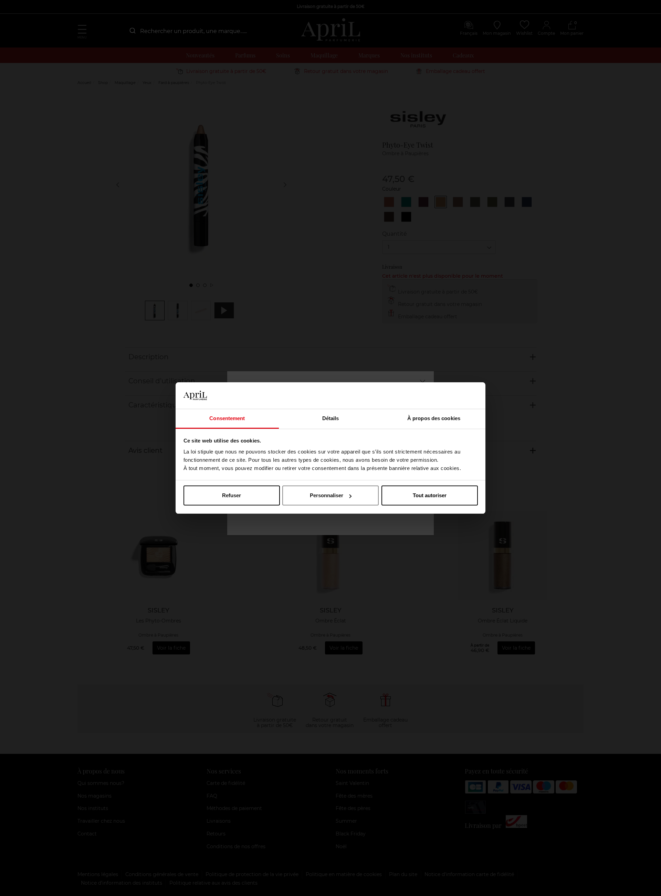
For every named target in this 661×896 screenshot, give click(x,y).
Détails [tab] (330, 418)
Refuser (231, 495)
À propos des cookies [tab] (433, 418)
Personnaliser (326, 495)
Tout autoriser (430, 495)
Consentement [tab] (227, 418)
